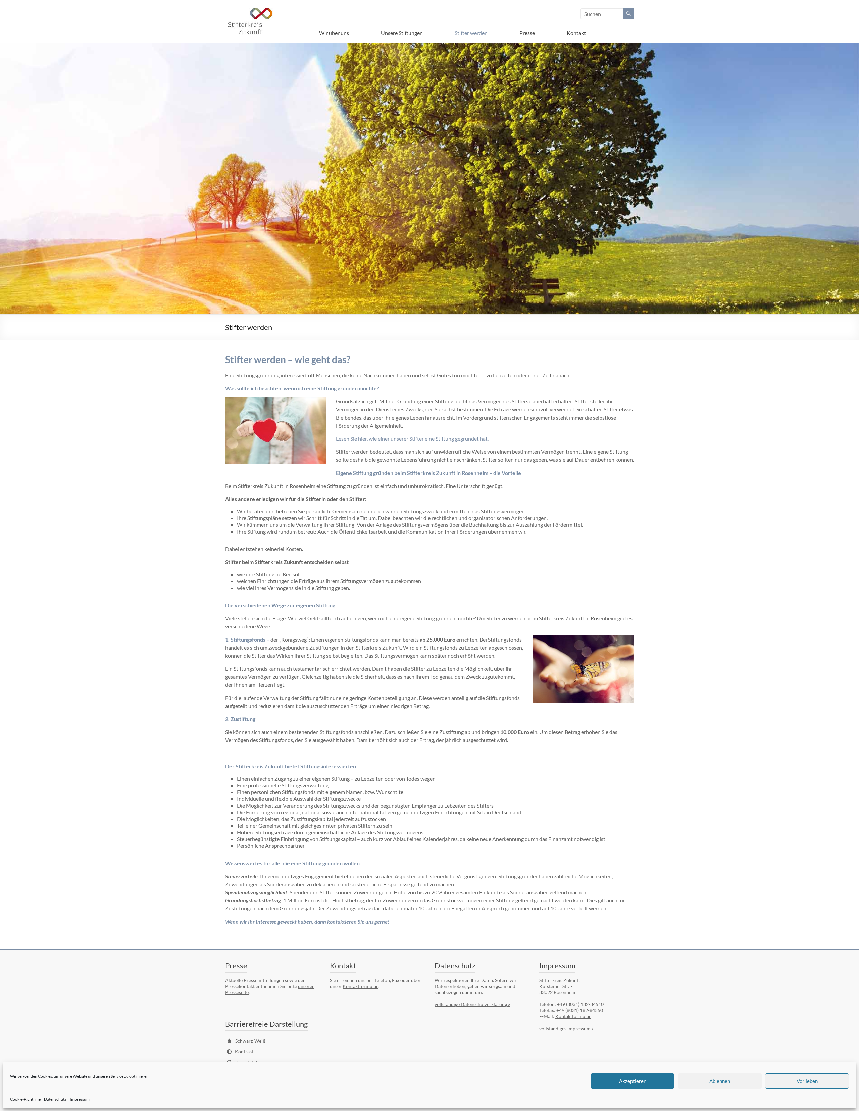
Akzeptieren (632, 1081)
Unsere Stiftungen (402, 33)
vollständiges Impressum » (566, 1028)
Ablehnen (719, 1081)
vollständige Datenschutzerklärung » (472, 1004)
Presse (527, 33)
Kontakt (576, 33)
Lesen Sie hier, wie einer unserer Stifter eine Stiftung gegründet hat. (412, 438)
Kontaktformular (360, 986)
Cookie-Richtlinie (25, 1099)
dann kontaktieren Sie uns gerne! (351, 921)
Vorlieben (807, 1081)
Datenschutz (55, 1099)
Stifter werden (471, 33)
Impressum (80, 1099)
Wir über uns (334, 33)
